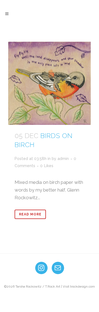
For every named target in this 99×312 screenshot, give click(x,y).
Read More (30, 214)
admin (63, 158)
